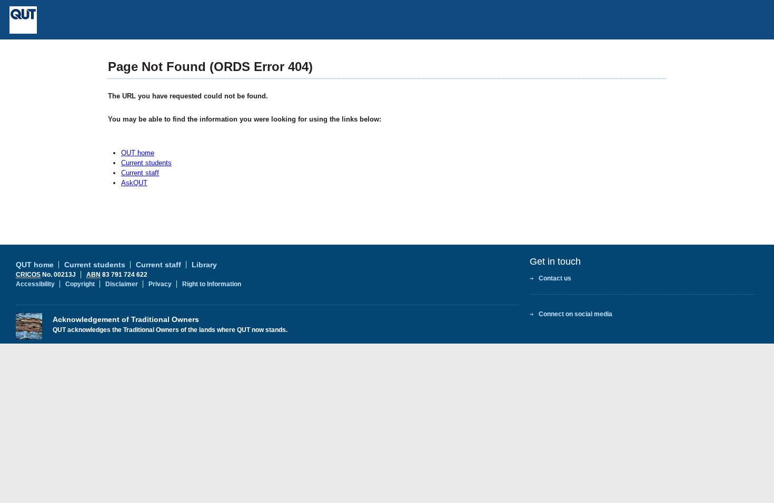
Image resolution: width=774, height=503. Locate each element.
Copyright (80, 284)
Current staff (140, 173)
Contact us (555, 278)
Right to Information (211, 284)
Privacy (160, 284)
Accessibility (35, 284)
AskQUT (134, 183)
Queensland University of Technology (100, 20)
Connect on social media (575, 314)
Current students (146, 163)
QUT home (137, 153)
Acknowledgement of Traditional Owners (126, 319)
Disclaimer (121, 284)
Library (204, 264)
